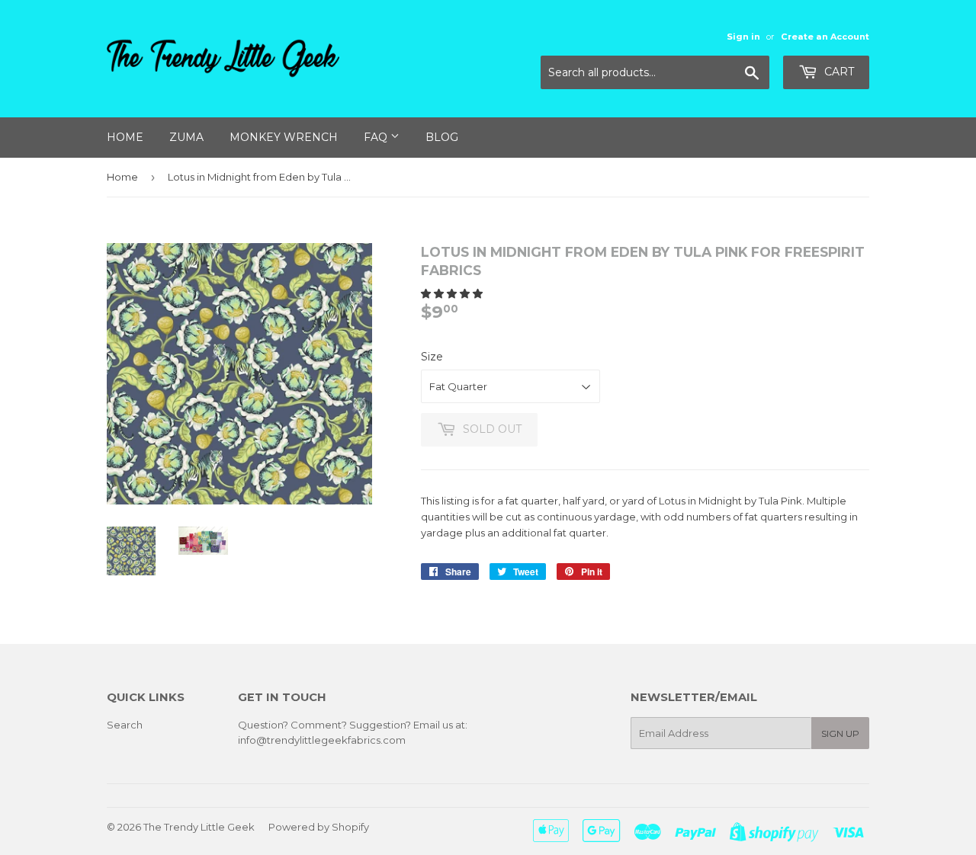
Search (125, 725)
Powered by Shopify (318, 827)
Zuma (186, 137)
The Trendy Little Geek (199, 827)
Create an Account (825, 36)
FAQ (377, 137)
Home (125, 137)
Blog (441, 137)
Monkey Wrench (284, 137)
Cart (837, 71)
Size (432, 356)
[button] (453, 293)
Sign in (743, 36)
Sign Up (840, 733)
